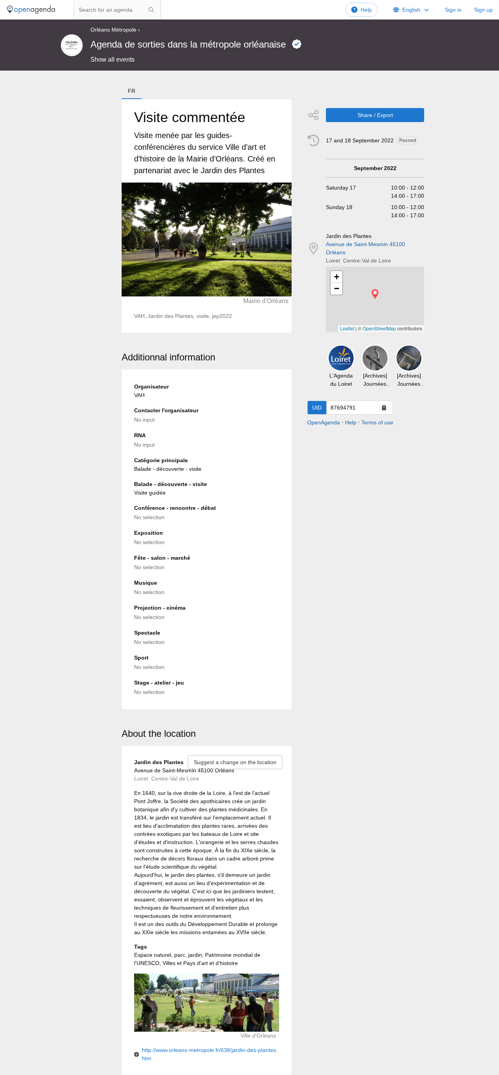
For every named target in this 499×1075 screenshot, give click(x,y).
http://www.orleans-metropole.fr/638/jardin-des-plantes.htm (210, 1054)
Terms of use (377, 422)
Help (366, 10)
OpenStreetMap (379, 328)
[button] (375, 294)
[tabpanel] (207, 216)
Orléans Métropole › (115, 30)
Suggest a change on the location (235, 762)
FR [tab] (131, 91)
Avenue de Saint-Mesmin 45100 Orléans (365, 248)
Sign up (483, 10)
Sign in (453, 10)
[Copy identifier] (384, 408)
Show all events (112, 59)
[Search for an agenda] (151, 10)
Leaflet (347, 328)
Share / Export (375, 115)
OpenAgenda (323, 422)
